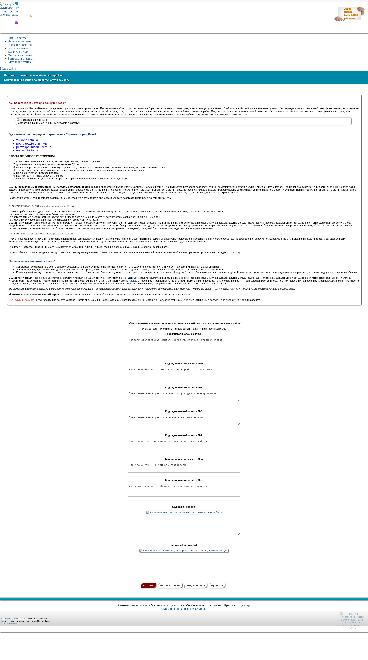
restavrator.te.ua (27, 150)
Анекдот (133, 280)
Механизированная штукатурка (184, 608)
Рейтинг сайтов (18, 48)
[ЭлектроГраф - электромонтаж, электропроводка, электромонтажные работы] (184, 512)
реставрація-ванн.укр (31, 143)
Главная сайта (17, 37)
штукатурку (233, 252)
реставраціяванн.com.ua (33, 147)
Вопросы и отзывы (20, 58)
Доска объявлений (20, 44)
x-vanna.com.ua (27, 140)
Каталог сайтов (18, 51)
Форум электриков (20, 55)
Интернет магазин (20, 41)
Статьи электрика (19, 62)
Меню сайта (8, 68)
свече (187, 294)
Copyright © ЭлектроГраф (13, 618)
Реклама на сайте (10, 623)
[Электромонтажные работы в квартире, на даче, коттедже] (9, 14)
